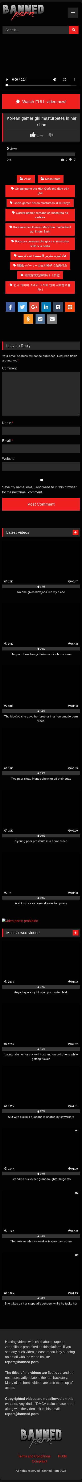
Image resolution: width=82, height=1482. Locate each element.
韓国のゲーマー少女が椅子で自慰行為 (42, 265)
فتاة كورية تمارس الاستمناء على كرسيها (42, 255)
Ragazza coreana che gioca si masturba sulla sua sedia (42, 244)
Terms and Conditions (34, 1456)
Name (7, 423)
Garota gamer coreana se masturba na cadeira (42, 215)
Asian (28, 178)
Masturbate (52, 178)
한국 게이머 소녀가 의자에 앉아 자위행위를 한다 (42, 287)
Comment (9, 368)
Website (8, 458)
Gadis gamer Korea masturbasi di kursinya (42, 203)
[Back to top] (69, 1469)
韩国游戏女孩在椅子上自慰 (42, 275)
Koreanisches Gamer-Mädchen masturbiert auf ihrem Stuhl (42, 229)
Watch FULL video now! (43, 101)
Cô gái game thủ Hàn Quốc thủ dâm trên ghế (42, 191)
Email (7, 441)
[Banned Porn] (33, 13)
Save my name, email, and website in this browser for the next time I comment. (39, 489)
